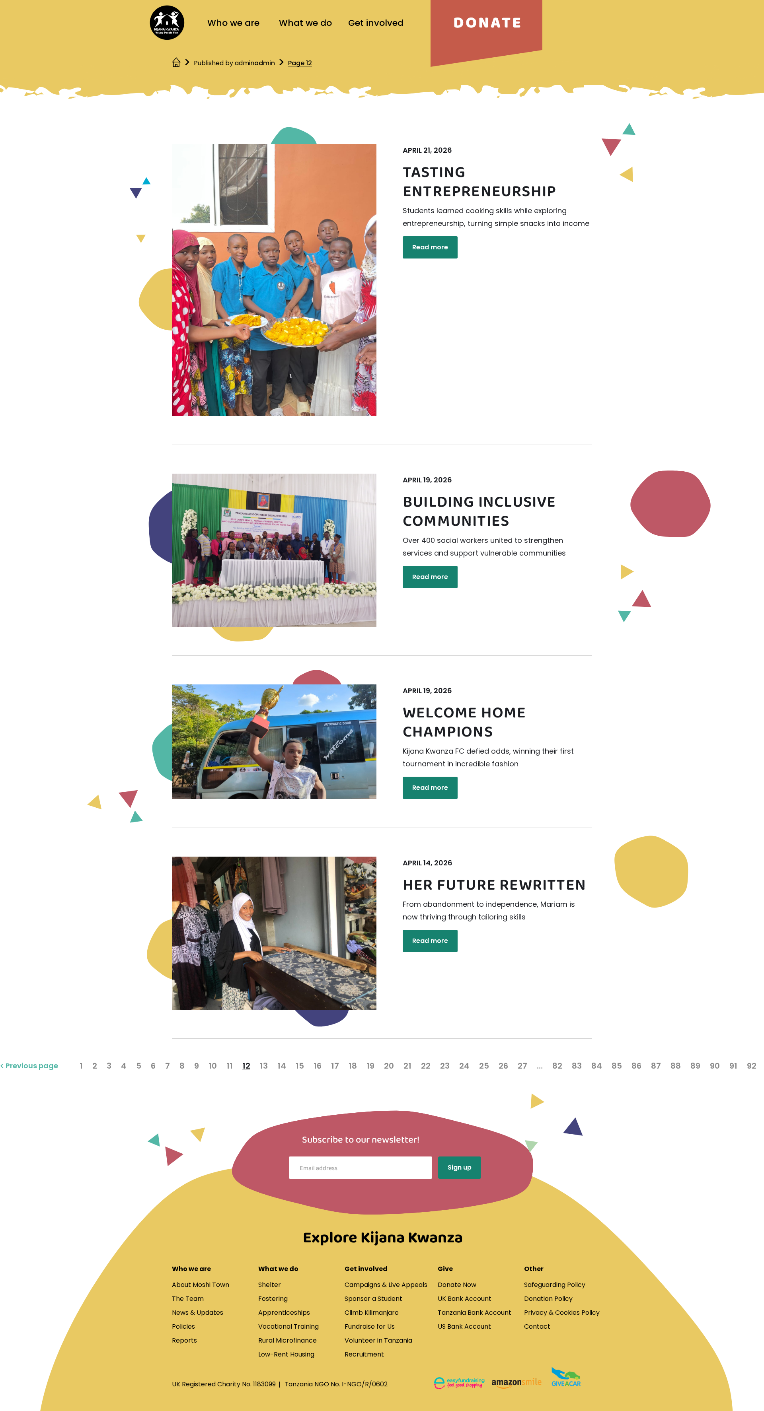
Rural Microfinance (287, 1340)
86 (636, 1066)
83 (577, 1066)
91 (733, 1066)
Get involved (375, 23)
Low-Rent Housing (286, 1354)
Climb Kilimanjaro (372, 1312)
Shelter (269, 1284)
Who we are (233, 23)
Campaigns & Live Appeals (386, 1284)
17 (335, 1066)
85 (617, 1066)
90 (715, 1066)
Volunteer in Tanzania (378, 1340)
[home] (177, 63)
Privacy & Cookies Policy (562, 1312)
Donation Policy (548, 1298)
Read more (430, 247)
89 (695, 1066)
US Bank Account (464, 1326)
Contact (537, 1326)
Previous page (32, 1066)
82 (557, 1066)
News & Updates (197, 1312)
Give (445, 1268)
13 (264, 1066)
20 (389, 1066)
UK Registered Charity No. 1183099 (224, 1384)
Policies (183, 1326)
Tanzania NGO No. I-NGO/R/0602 (336, 1384)
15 (300, 1066)
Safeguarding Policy (554, 1284)
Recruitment (364, 1354)
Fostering (273, 1298)
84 (596, 1066)
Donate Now (457, 1284)
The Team (188, 1298)
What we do (305, 23)
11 (229, 1066)
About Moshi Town (200, 1284)
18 (353, 1066)
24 (464, 1066)
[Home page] (167, 22)
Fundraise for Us (370, 1326)
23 (445, 1066)
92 (751, 1066)
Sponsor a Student (373, 1298)
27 (522, 1066)
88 (675, 1066)
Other (534, 1268)
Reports (184, 1340)
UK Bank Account (464, 1298)
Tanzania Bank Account (474, 1312)
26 (503, 1066)
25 (484, 1066)
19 (370, 1066)
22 (426, 1066)
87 (656, 1066)
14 (281, 1066)
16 (318, 1066)
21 (407, 1066)
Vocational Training (288, 1326)
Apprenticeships (284, 1312)
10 (213, 1066)
